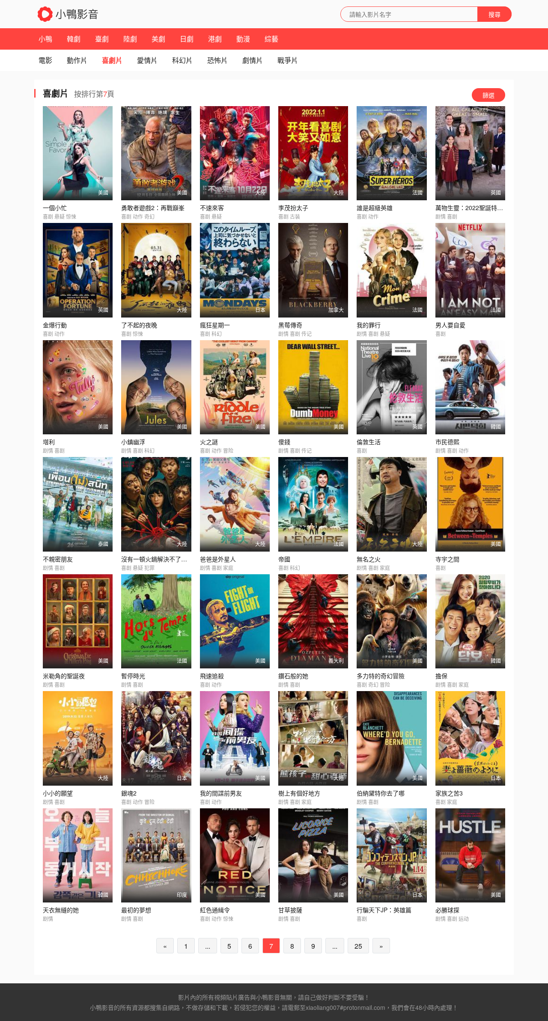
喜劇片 (112, 60)
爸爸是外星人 (218, 559)
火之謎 (209, 441)
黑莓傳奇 (290, 325)
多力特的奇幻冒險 (381, 675)
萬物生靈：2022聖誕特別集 (472, 207)
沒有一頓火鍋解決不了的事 (157, 559)
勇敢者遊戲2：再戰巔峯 (153, 207)
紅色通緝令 (215, 909)
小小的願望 (58, 793)
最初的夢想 (136, 909)
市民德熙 (447, 441)
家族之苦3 (449, 793)
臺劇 (102, 39)
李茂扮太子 (293, 207)
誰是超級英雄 (375, 207)
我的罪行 (369, 325)
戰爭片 (287, 60)
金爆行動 (55, 325)
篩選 (488, 95)
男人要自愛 (450, 325)
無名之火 (369, 559)
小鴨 (45, 39)
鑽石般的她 (293, 675)
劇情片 (252, 60)
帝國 (284, 559)
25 (358, 946)
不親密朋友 (58, 559)
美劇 (158, 39)
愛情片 (147, 60)
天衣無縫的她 (61, 909)
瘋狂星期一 (215, 325)
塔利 (49, 441)
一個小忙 (55, 207)
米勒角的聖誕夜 (64, 675)
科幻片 (182, 60)
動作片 (77, 60)
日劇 (187, 39)
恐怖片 (217, 60)
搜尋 (494, 14)
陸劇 (130, 39)
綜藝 (271, 39)
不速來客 (212, 207)
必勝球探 (447, 909)
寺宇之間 (447, 559)
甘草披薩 (290, 909)
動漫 (243, 39)
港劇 (215, 39)
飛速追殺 (212, 675)
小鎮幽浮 (133, 441)
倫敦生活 (369, 441)
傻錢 (284, 441)
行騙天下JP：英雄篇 (384, 909)
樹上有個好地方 (299, 793)
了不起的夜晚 (139, 325)
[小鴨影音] (68, 14)
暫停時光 (133, 675)
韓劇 (73, 39)
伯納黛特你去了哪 (381, 793)
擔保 (441, 675)
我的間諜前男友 (221, 793)
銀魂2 (129, 793)
